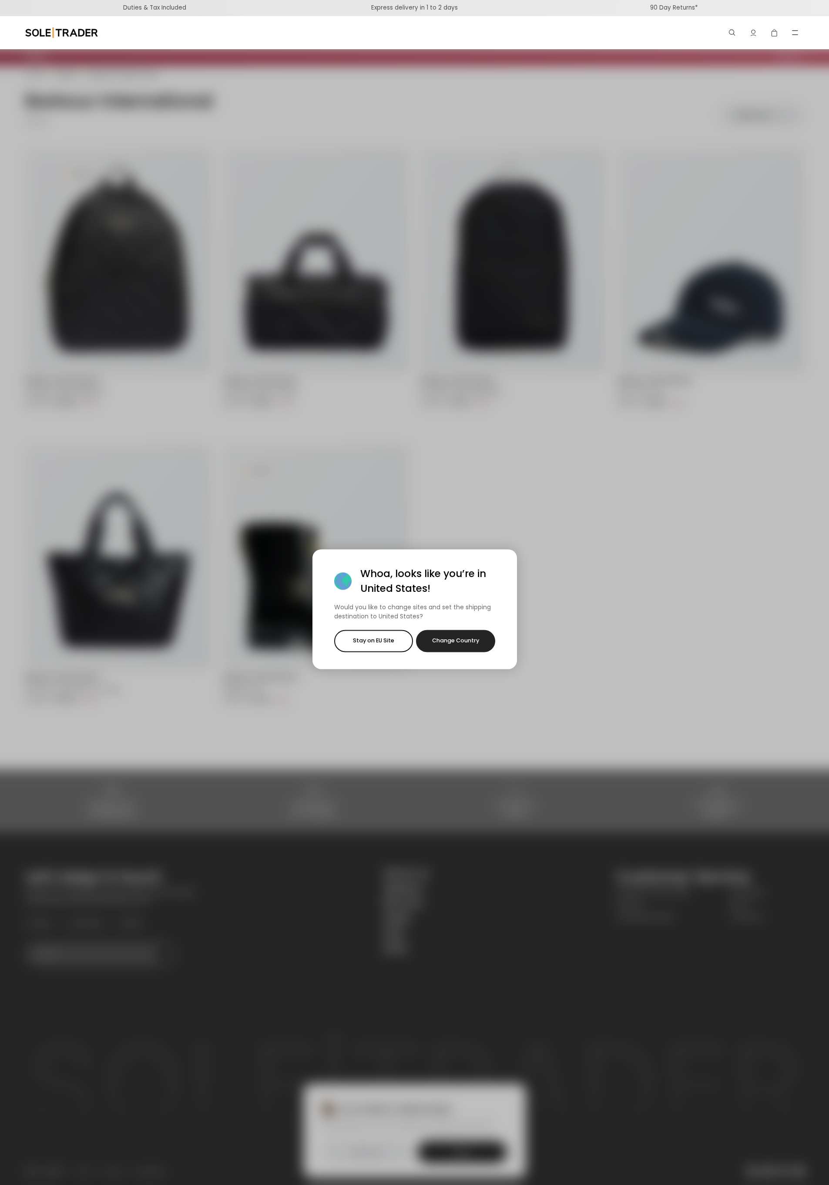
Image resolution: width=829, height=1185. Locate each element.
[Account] (753, 32)
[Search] (732, 32)
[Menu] (795, 32)
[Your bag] (774, 32)
